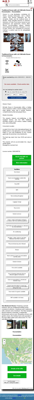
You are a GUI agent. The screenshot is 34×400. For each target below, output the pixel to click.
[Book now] (31, 8)
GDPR (14, 398)
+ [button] (4, 340)
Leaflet (21, 363)
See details (17, 375)
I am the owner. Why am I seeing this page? (11, 382)
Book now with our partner (22, 157)
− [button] (4, 343)
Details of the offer (17, 368)
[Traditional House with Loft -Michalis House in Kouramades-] (6, 37)
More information (21, 163)
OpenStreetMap (28, 363)
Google (19, 395)
